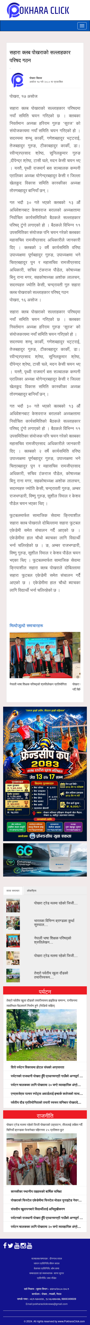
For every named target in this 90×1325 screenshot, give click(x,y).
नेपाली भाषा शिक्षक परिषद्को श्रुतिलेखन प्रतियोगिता (38, 684)
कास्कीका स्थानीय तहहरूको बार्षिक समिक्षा (36, 1191)
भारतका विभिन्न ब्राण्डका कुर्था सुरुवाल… (54, 922)
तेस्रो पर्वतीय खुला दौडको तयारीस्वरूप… (51, 975)
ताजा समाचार (12, 890)
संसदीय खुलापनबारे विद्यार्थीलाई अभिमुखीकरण (37, 1208)
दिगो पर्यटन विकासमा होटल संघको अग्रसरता (37, 1067)
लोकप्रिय (31, 890)
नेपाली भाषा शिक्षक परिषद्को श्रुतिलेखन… (52, 940)
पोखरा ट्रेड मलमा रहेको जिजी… (56, 902)
